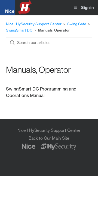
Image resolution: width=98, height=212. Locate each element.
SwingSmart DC (19, 30)
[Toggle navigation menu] (75, 8)
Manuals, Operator (54, 30)
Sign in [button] (87, 7)
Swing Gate (76, 24)
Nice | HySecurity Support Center (34, 24)
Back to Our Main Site (49, 138)
